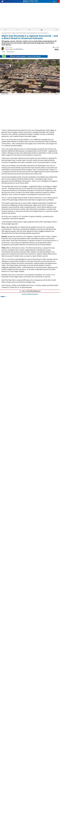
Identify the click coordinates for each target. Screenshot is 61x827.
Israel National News (6, 33)
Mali (4, 51)
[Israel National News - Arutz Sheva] (30, 1)
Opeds (13, 33)
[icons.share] (58, 1)
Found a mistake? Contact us (30, 294)
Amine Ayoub (8, 47)
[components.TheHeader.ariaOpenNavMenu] (9, 1)
